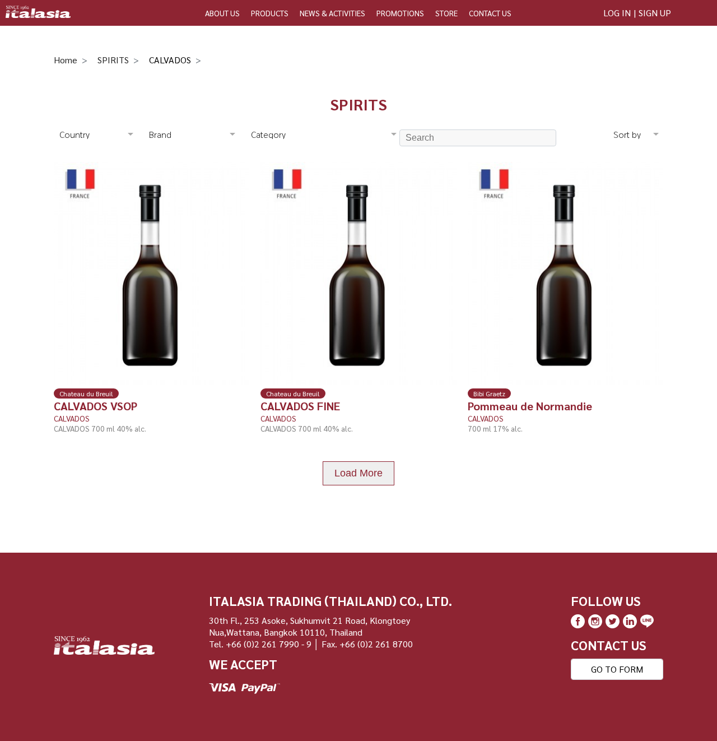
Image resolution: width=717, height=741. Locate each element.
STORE (446, 13)
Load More (358, 473)
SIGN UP (655, 12)
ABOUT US (222, 13)
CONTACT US (490, 13)
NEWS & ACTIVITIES (332, 13)
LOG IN (617, 12)
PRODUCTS (269, 13)
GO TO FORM (617, 669)
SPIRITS (113, 60)
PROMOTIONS (400, 13)
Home (65, 60)
